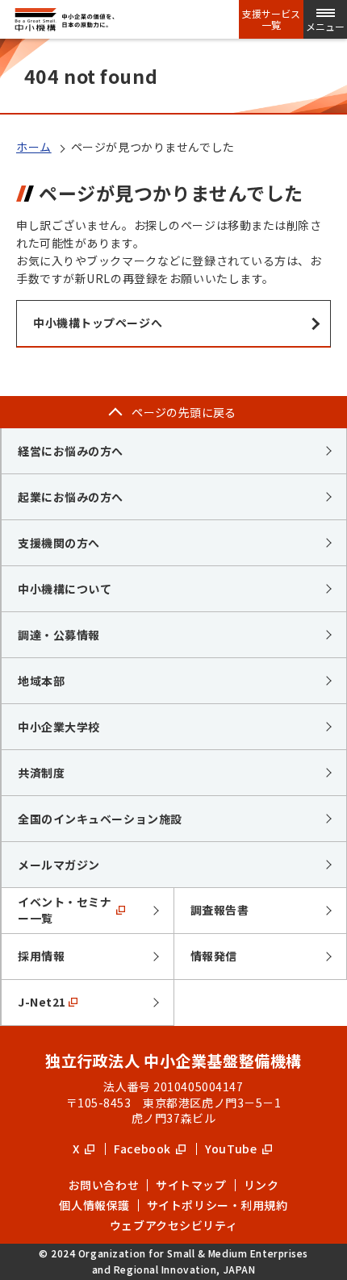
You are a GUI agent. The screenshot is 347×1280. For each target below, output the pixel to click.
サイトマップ (191, 1184)
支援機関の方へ (59, 543)
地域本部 (41, 681)
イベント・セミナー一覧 (64, 910)
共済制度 (41, 773)
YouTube (232, 1148)
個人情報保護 (94, 1205)
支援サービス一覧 (271, 19)
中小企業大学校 (59, 727)
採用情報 (41, 956)
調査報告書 (219, 910)
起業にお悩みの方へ (70, 497)
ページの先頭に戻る (184, 412)
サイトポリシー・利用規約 (217, 1205)
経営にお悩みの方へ (70, 451)
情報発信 (213, 956)
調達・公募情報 (59, 635)
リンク (261, 1184)
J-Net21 (42, 1002)
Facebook (144, 1148)
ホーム (34, 147)
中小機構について (64, 589)
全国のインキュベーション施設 (100, 819)
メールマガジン (59, 865)
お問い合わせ (104, 1184)
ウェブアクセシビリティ (173, 1225)
